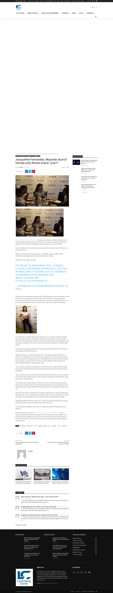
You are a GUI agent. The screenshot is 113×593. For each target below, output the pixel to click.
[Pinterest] (33, 171)
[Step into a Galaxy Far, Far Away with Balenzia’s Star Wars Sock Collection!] (60, 474)
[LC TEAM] (16, 167)
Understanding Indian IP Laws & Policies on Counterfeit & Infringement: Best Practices (88, 186)
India (35, 425)
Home (16, 153)
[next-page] (19, 487)
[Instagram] (90, 1)
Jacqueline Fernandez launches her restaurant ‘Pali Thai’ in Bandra (39, 515)
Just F (50, 425)
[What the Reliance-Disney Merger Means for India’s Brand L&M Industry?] (76, 162)
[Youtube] (97, 1)
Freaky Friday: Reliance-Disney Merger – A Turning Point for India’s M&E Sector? (88, 170)
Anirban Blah (22, 425)
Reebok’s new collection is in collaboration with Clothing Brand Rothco (61, 539)
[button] (96, 17)
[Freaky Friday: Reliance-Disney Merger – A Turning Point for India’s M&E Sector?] (76, 170)
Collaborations (25, 156)
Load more (84, 192)
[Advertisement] (46, 30)
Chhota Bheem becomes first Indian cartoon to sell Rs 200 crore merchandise (60, 547)
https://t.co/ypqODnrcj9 (31, 280)
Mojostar (54, 425)
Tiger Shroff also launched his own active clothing (47, 413)
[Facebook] (88, 1)
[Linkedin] (92, 1)
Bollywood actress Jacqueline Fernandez (26, 240)
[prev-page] (16, 487)
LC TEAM (20, 167)
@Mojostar (30, 274)
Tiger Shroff (64, 425)
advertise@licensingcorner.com (50, 583)
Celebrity (38, 156)
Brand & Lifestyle (23, 153)
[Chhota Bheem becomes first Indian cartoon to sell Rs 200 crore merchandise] (48, 547)
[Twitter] (94, 1)
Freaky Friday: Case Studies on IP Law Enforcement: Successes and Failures (89, 178)
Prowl (59, 425)
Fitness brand (30, 425)
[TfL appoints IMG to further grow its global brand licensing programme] (23, 474)
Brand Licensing (32, 156)
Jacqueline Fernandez (42, 425)
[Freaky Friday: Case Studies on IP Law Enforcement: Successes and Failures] (76, 178)
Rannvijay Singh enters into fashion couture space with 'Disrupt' (39, 506)
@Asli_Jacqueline (27, 277)
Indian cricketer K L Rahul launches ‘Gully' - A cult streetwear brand (39, 496)
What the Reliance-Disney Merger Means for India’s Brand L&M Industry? (89, 162)
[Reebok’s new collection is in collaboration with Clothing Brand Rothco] (48, 539)
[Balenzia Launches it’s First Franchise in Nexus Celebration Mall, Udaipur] (42, 474)
